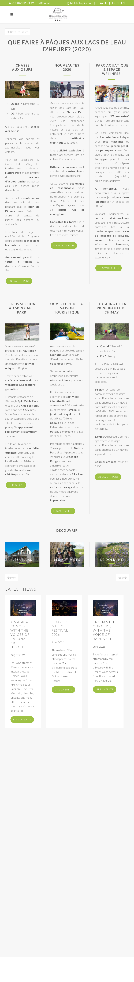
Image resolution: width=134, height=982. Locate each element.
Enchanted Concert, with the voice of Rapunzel (104, 630)
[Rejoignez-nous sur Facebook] (98, 3)
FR (114, 3)
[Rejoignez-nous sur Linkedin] (101, 3)
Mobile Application (81, 3)
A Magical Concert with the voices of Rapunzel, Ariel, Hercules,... (22, 634)
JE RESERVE (16, 484)
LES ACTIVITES (62, 510)
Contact (45, 3)
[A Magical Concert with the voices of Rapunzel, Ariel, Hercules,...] (23, 608)
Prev (13, 577)
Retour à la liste (19, 31)
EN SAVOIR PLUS (19, 280)
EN (123, 3)
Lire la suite (22, 719)
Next (121, 577)
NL (118, 3)
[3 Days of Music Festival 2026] (64, 608)
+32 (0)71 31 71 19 (22, 3)
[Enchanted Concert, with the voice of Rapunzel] (105, 608)
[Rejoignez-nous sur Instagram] (106, 3)
